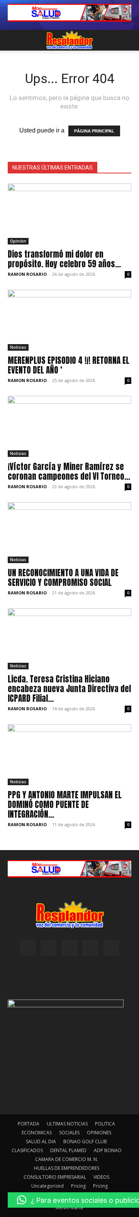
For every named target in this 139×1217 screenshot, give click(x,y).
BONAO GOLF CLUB (85, 1141)
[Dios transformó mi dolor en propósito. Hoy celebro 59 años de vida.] (69, 213)
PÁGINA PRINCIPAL (94, 131)
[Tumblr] (90, 948)
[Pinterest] (69, 948)
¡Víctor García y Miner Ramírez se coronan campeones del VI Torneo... (69, 471)
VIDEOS (101, 1177)
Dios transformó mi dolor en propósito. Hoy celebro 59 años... (64, 259)
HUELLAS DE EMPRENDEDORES (66, 1168)
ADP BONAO (108, 1150)
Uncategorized (47, 1186)
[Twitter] (111, 948)
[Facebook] (28, 948)
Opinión (18, 241)
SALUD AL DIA (41, 1141)
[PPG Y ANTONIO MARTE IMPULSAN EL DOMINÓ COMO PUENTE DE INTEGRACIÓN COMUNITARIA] (69, 754)
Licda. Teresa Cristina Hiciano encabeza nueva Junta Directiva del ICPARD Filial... (69, 688)
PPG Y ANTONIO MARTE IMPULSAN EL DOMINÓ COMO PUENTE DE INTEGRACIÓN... (65, 804)
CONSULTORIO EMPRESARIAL (55, 1177)
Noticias (18, 347)
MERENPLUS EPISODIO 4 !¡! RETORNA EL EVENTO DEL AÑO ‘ (68, 365)
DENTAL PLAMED (68, 1150)
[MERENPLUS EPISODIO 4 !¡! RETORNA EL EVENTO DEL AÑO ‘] (69, 320)
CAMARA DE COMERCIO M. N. (66, 1159)
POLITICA (105, 1123)
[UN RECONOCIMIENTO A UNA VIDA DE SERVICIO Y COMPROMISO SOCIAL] (69, 532)
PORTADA (28, 1123)
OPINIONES (99, 1132)
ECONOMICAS (37, 1132)
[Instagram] (48, 948)
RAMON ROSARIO (27, 274)
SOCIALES (69, 1132)
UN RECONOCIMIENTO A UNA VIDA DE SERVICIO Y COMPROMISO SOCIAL (63, 578)
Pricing (78, 1186)
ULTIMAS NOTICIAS (67, 1123)
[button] (13, 40)
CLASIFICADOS (27, 1150)
